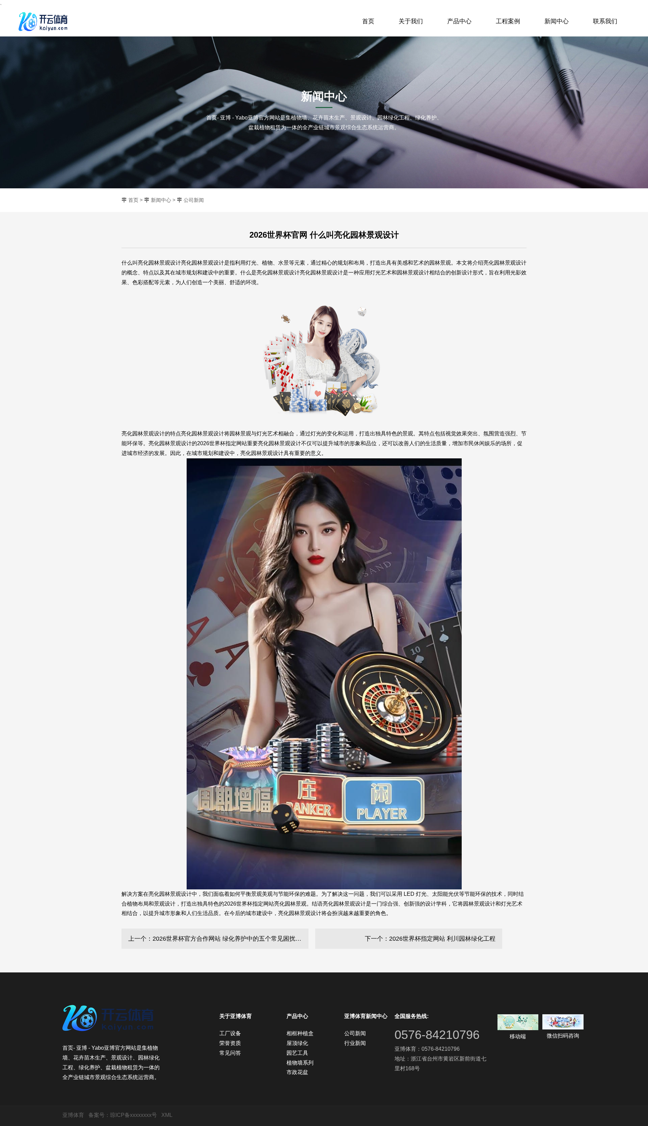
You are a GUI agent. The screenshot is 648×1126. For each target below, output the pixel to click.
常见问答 (230, 1053)
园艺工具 (297, 1053)
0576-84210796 (437, 1035)
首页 (368, 21)
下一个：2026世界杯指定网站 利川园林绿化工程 (430, 938)
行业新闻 (355, 1043)
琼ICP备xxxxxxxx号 (133, 1115)
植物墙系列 (300, 1063)
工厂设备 (230, 1033)
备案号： (99, 1115)
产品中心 (459, 21)
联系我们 (605, 21)
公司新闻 (194, 200)
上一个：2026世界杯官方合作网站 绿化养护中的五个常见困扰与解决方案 (218, 938)
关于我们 (411, 21)
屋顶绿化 (297, 1043)
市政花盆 (297, 1072)
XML (166, 1115)
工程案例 (508, 21)
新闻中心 (556, 21)
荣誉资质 (230, 1043)
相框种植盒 (300, 1033)
